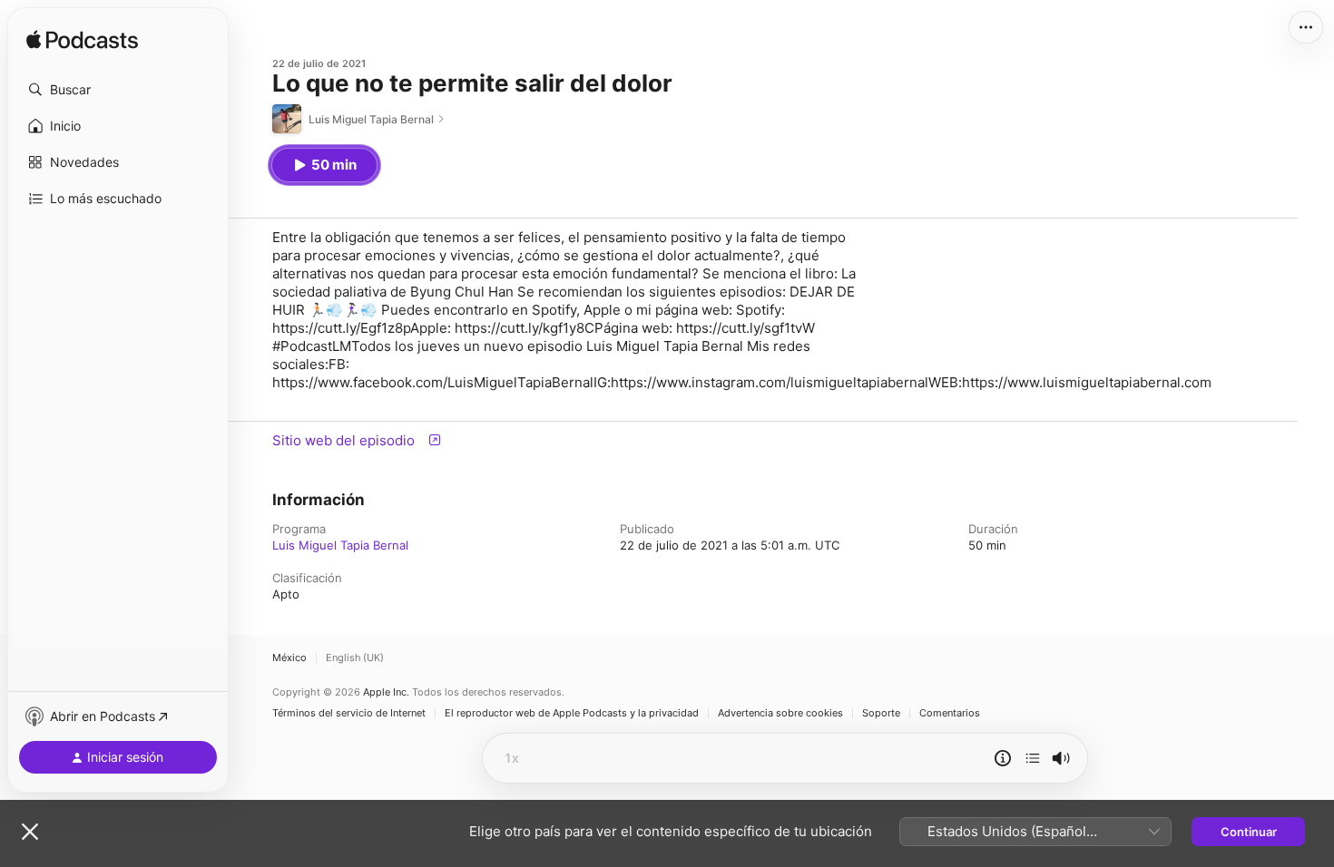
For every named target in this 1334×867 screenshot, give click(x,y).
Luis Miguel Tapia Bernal (340, 545)
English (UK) (355, 658)
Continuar (1249, 831)
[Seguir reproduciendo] (1033, 758)
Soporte (881, 713)
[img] (82, 41)
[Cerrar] (30, 831)
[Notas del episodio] (1003, 758)
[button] (118, 89)
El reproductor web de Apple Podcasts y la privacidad (572, 713)
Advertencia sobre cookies (780, 713)
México (289, 658)
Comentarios (949, 713)
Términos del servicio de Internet (349, 713)
